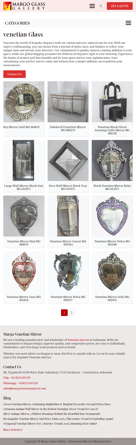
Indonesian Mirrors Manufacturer (89, 441)
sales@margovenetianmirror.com (24, 388)
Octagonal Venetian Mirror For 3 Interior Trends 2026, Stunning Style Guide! (50, 423)
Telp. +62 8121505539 (16, 377)
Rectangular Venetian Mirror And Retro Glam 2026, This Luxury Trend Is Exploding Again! (58, 418)
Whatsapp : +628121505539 (20, 383)
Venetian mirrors (78, 340)
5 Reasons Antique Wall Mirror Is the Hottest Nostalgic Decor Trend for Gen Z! (50, 409)
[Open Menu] (92, 6)
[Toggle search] (101, 6)
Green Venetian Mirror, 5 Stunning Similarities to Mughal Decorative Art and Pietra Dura (56, 404)
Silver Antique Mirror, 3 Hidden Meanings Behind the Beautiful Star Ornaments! (51, 413)
